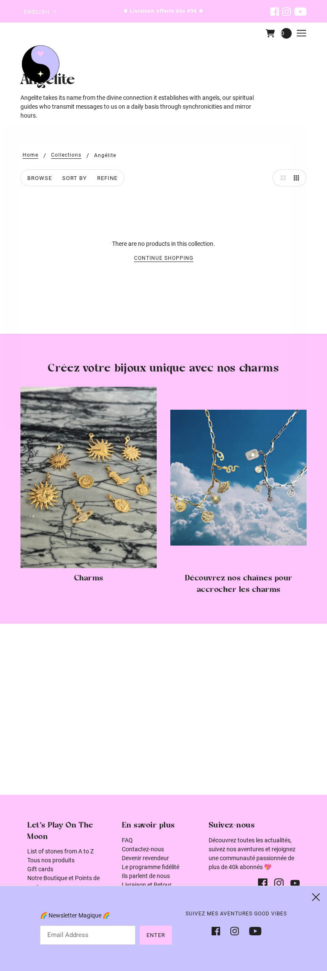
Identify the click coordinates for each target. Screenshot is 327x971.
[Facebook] (218, 930)
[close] (316, 897)
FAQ (127, 840)
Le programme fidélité (150, 867)
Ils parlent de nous (146, 875)
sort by (74, 178)
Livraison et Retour (147, 884)
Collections (66, 155)
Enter (155, 935)
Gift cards (40, 869)
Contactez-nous (143, 849)
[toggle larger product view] (281, 177)
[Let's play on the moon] (41, 64)
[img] (274, 11)
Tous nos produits (51, 860)
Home (30, 155)
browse (39, 178)
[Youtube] (252, 930)
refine (107, 178)
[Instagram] (234, 930)
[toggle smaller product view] (298, 177)
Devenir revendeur (145, 858)
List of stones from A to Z (60, 851)
